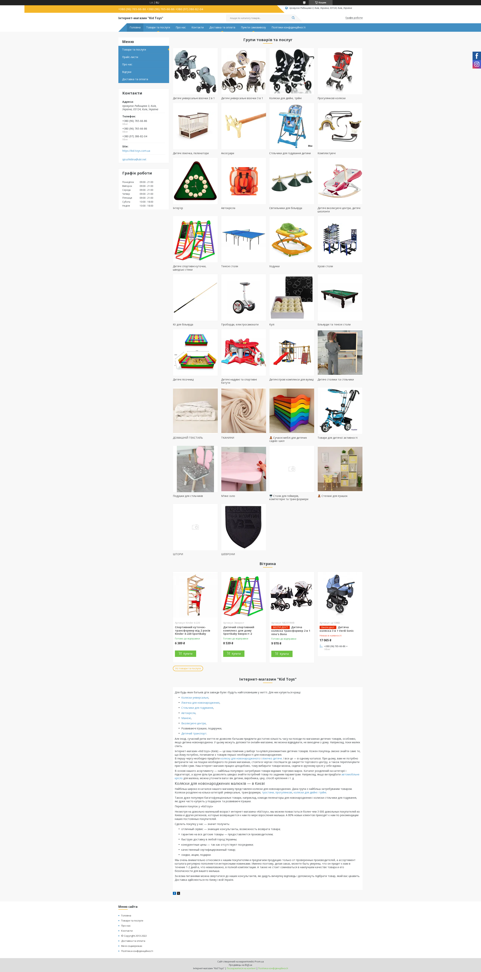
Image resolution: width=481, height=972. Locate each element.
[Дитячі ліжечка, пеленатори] (195, 126)
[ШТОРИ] (195, 527)
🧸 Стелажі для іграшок (333, 496)
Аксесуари (227, 153)
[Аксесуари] (243, 126)
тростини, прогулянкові (277, 792)
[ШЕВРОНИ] (243, 527)
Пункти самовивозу (253, 27)
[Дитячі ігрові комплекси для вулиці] (291, 352)
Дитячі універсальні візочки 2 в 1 (194, 98)
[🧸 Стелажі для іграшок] (340, 468)
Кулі (271, 324)
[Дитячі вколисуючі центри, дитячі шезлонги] (340, 181)
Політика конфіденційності (137, 951)
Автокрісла (228, 208)
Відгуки (126, 72)
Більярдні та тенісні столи (334, 324)
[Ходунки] (291, 239)
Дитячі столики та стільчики (336, 379)
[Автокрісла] (243, 181)
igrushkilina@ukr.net (134, 159)
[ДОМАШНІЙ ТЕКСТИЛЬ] (195, 410)
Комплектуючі (327, 153)
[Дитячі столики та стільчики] (340, 352)
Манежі (186, 718)
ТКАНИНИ (227, 437)
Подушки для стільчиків (188, 496)
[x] (178, 894)
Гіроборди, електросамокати (240, 324)
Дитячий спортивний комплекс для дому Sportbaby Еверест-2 (238, 630)
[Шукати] (293, 18)
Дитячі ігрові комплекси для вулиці (291, 379)
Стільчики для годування (197, 707)
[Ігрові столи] (340, 239)
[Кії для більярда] (195, 297)
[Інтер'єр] (195, 181)
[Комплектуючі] (340, 126)
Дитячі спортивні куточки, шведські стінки (189, 267)
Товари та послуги (158, 27)
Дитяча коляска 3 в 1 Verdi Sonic (337, 628)
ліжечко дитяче (272, 758)
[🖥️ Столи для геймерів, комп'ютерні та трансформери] (291, 468)
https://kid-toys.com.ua (136, 150)
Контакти (197, 27)
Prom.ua (259, 961)
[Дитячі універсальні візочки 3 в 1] (243, 71)
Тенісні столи (229, 266)
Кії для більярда (183, 324)
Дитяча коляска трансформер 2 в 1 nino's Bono (290, 630)
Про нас (181, 27)
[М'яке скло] (243, 468)
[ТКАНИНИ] (243, 410)
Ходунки (274, 266)
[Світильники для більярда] (291, 181)
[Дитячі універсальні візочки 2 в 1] (195, 71)
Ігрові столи (325, 266)
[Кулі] (291, 297)
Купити (187, 653)
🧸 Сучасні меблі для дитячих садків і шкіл (288, 439)
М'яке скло (228, 496)
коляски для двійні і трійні (310, 792)
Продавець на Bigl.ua (240, 965)
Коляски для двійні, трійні (285, 98)
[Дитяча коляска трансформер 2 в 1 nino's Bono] (291, 595)
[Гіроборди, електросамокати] (243, 297)
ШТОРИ (178, 554)
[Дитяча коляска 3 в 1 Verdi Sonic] (340, 595)
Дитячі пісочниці (183, 379)
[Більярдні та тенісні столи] (340, 297)
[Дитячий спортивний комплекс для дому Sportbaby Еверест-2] (243, 595)
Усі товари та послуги (188, 668)
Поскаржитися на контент (241, 968)
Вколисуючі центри (193, 723)
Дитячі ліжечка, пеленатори (191, 153)
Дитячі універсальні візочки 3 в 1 (242, 98)
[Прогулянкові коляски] (340, 71)
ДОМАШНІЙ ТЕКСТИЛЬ (188, 437)
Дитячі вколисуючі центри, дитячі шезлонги (339, 209)
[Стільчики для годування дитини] (291, 126)
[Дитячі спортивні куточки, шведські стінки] (195, 239)
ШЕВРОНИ (228, 554)
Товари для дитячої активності (338, 437)
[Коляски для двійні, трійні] (291, 71)
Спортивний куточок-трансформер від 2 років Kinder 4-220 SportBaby (192, 630)
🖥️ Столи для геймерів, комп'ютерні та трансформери (288, 497)
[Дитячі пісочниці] (195, 352)
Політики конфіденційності (289, 27)
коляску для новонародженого (240, 758)
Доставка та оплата (222, 27)
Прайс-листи (130, 57)
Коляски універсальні (194, 697)
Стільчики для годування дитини (290, 153)
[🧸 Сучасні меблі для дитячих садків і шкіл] (291, 410)
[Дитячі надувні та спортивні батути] (243, 352)
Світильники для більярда (285, 208)
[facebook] (174, 894)
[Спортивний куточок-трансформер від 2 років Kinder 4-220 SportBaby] (195, 595)
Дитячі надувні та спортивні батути (239, 381)
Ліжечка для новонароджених (200, 702)
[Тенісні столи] (243, 239)
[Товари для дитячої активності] (340, 410)
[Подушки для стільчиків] (195, 468)
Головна (135, 27)
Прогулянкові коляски (332, 98)
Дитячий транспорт (193, 733)
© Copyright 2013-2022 (134, 935)
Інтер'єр (178, 208)
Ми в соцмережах (131, 946)
